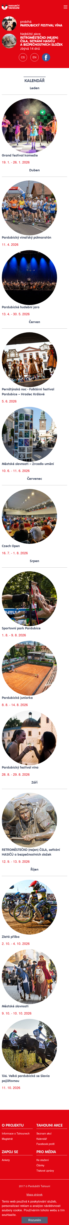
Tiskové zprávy (45, 1170)
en (34, 57)
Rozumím (34, 1220)
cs (23, 57)
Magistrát (7, 1139)
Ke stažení (42, 1160)
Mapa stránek (34, 1194)
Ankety (6, 1160)
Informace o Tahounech (16, 1133)
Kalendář (41, 1139)
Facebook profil (45, 1144)
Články (40, 1165)
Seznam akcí (44, 1133)
